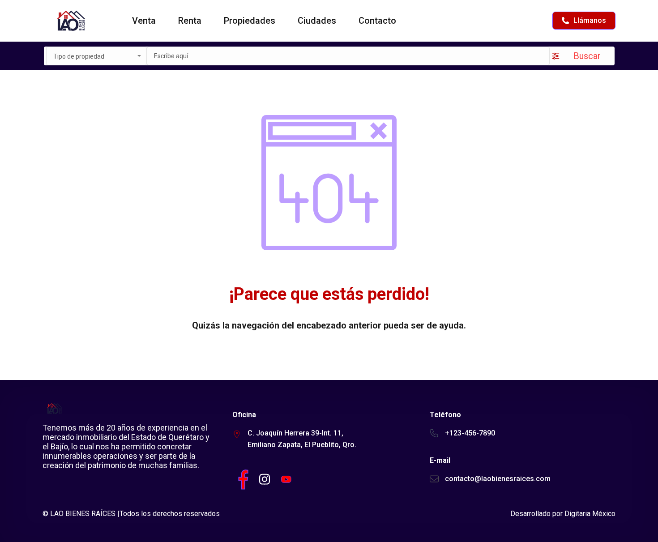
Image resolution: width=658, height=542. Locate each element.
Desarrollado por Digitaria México (562, 513)
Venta (144, 20)
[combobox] (96, 56)
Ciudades (317, 20)
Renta (189, 20)
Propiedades (249, 20)
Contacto (377, 20)
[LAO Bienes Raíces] (70, 20)
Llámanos (589, 20)
